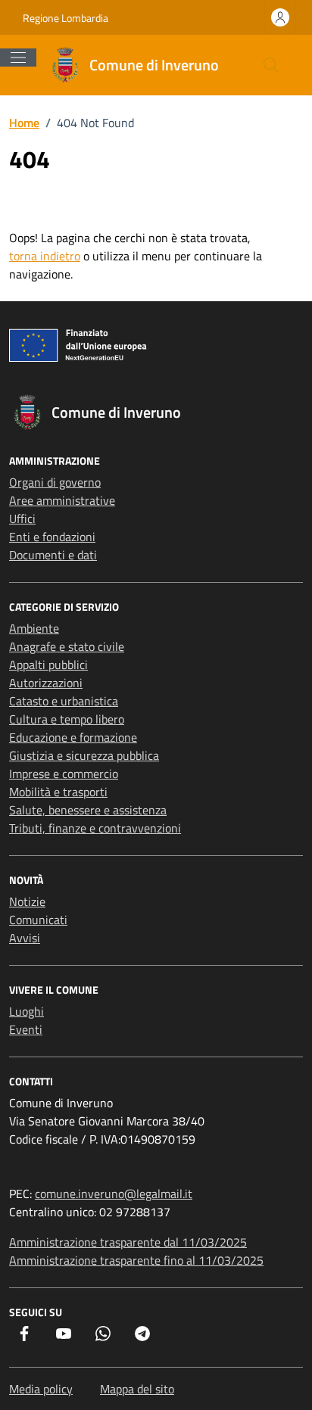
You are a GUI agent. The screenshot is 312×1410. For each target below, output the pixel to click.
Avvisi (24, 938)
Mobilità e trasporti (58, 792)
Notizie (27, 901)
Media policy (41, 1389)
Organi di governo (55, 482)
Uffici (22, 518)
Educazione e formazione (73, 737)
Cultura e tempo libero (66, 719)
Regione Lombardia (65, 18)
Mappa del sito (137, 1389)
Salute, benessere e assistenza (88, 810)
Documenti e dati (53, 555)
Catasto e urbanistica (63, 701)
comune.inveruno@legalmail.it (113, 1193)
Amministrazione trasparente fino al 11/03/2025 (136, 1260)
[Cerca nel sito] (271, 65)
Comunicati (38, 919)
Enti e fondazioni (52, 537)
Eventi (25, 1029)
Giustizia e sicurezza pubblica (84, 755)
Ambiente (34, 628)
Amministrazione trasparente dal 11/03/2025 (128, 1242)
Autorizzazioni (46, 683)
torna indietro (44, 256)
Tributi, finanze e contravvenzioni (95, 828)
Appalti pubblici (48, 664)
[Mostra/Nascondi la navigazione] (18, 57)
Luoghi (26, 1011)
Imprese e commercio (63, 773)
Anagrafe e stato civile (66, 646)
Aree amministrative (62, 500)
